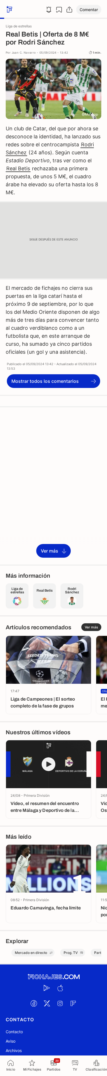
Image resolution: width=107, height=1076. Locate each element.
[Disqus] (53, 485)
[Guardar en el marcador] (59, 9)
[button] (88, 9)
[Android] (47, 988)
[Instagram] (60, 1003)
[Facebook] (34, 1003)
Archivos (14, 1050)
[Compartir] (69, 9)
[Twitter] (47, 1003)
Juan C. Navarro (24, 52)
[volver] (8, 9)
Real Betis (18, 168)
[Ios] (60, 988)
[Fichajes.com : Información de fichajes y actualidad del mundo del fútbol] (53, 977)
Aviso (10, 1041)
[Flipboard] (73, 1003)
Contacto (14, 1031)
